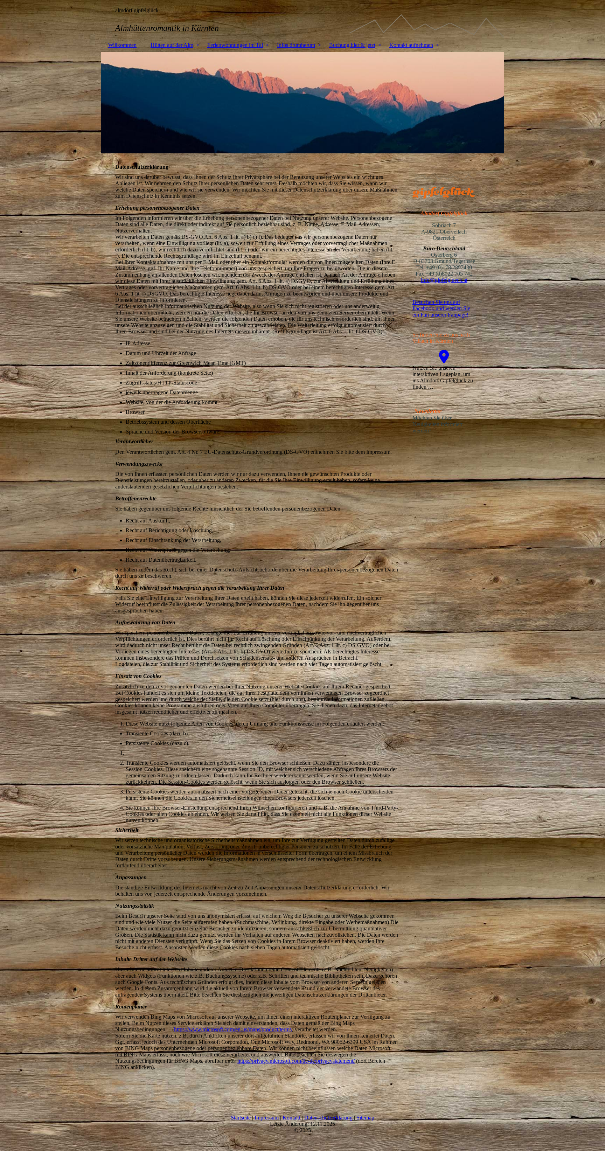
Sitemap (365, 1118)
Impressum (267, 1118)
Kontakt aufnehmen (411, 45)
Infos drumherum (296, 45)
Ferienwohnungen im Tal (235, 45)
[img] (302, 19)
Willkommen (122, 45)
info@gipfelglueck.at (444, 280)
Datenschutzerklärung (329, 1118)
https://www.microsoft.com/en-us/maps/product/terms (233, 1029)
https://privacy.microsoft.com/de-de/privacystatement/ (296, 1061)
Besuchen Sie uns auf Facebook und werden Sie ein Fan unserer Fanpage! (441, 308)
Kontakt (292, 1118)
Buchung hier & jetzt (352, 45)
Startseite (241, 1118)
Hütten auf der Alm (172, 45)
